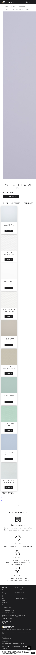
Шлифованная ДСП (21, 598)
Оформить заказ (11, 196)
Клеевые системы (21, 592)
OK (33, 652)
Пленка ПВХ (19, 587)
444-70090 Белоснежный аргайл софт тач (9, 253)
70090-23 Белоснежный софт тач (9, 225)
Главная (4, 587)
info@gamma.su (30, 2)
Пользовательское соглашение (13, 644)
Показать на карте (9, 612)
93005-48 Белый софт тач (9, 282)
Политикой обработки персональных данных (15, 653)
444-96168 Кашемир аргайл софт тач (9, 367)
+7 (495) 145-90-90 (27, 2)
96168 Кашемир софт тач (9, 339)
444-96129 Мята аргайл (9, 424)
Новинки (4, 602)
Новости (4, 600)
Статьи (4, 598)
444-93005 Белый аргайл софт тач (9, 310)
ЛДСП (17, 596)
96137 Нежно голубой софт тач (9, 453)
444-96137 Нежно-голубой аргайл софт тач (9, 481)
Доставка (5, 596)
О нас (3, 590)
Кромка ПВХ (19, 590)
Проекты (5, 605)
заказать (9, 230)
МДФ (16, 594)
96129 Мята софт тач (9, 396)
